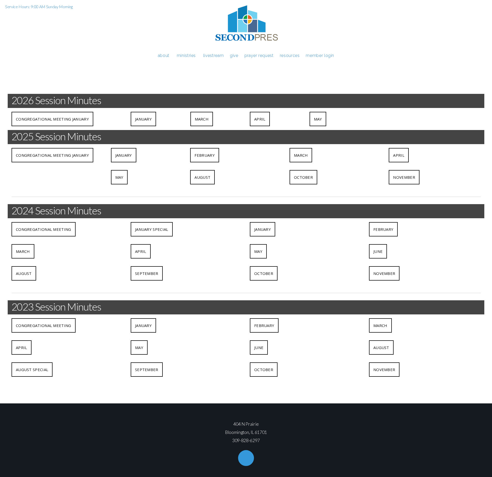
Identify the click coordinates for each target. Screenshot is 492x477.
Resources (290, 55)
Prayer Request (259, 55)
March (202, 119)
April (259, 119)
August (202, 177)
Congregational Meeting (43, 229)
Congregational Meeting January (52, 119)
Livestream (213, 55)
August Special (32, 369)
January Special (151, 229)
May (318, 119)
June (378, 251)
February (204, 155)
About (164, 55)
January (143, 119)
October (303, 177)
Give (234, 55)
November (404, 177)
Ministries (187, 55)
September (146, 273)
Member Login (320, 55)
